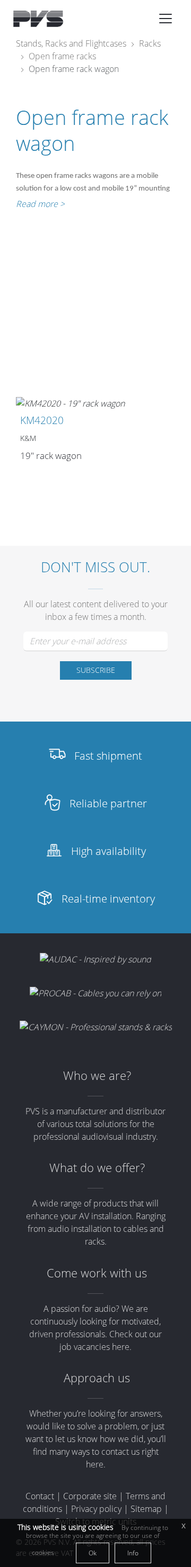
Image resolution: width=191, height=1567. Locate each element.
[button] (165, 18)
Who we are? (97, 1075)
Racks (150, 43)
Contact (39, 1496)
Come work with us (97, 1273)
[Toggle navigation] (165, 18)
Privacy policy (96, 1509)
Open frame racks (62, 56)
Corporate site (90, 1496)
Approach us (97, 1378)
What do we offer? (97, 1167)
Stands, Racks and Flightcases (71, 43)
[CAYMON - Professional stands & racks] (96, 1027)
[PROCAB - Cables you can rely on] (95, 993)
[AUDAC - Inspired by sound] (95, 959)
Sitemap (146, 1509)
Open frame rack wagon (74, 69)
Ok (93, 1552)
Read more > (40, 204)
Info (132, 1552)
